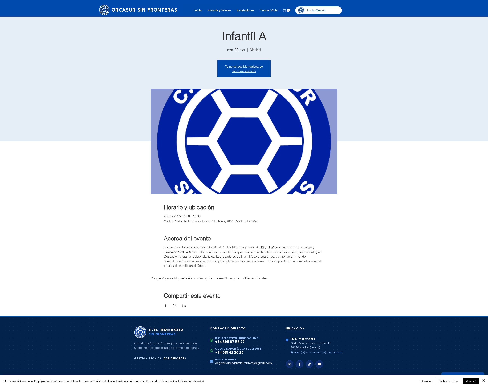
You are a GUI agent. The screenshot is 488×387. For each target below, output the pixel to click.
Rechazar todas (448, 381)
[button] (287, 10)
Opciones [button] (426, 381)
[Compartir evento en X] (175, 305)
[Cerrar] (483, 381)
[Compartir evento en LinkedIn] (184, 305)
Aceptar (471, 381)
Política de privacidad (191, 381)
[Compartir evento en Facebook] (165, 305)
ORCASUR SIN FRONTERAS (144, 10)
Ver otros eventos (244, 71)
